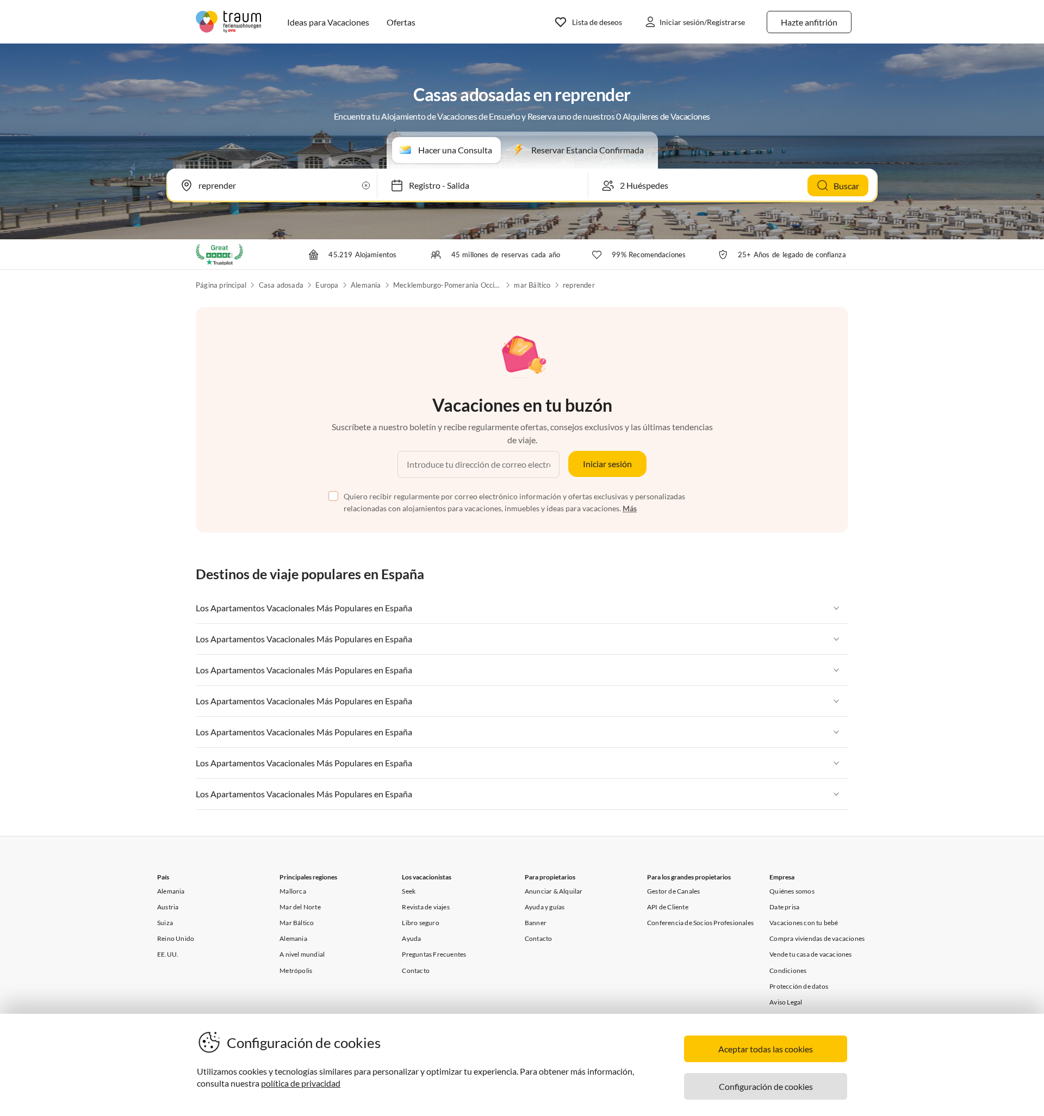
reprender (579, 285)
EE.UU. (167, 954)
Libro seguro (420, 923)
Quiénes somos (792, 891)
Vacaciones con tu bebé (803, 923)
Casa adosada (281, 285)
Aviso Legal (785, 1002)
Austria (167, 907)
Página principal (221, 285)
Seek (408, 891)
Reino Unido (175, 938)
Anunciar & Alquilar (554, 891)
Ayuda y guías (545, 907)
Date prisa (784, 907)
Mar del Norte (300, 907)
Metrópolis (295, 970)
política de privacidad (300, 1083)
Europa (326, 285)
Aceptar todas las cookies (765, 1049)
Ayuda (411, 938)
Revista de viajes (425, 907)
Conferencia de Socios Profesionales (700, 923)
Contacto (416, 970)
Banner (535, 923)
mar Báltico (532, 285)
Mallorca (292, 891)
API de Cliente (667, 907)
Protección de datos (798, 986)
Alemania (366, 285)
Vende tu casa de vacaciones (810, 954)
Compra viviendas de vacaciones (817, 938)
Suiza (165, 923)
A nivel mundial (302, 954)
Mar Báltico (296, 923)
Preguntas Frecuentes (434, 954)
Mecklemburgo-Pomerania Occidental (447, 285)
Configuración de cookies (766, 1086)
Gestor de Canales (673, 891)
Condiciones (787, 970)
